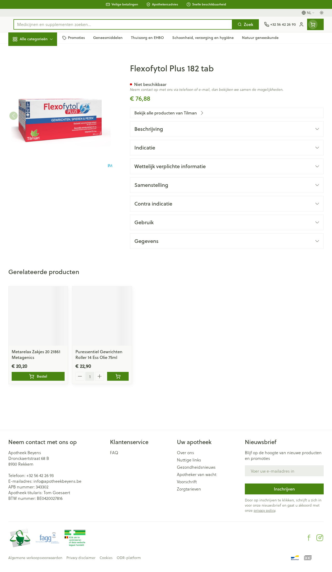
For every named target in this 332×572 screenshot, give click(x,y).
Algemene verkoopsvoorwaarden (35, 557)
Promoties (22, 50)
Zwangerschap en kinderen (41, 97)
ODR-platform (129, 557)
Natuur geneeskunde (41, 123)
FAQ (114, 452)
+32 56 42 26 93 (40, 475)
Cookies (106, 557)
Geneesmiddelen (41, 160)
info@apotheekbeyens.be (57, 481)
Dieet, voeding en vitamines (41, 80)
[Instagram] (320, 538)
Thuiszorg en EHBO (41, 136)
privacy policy (264, 510)
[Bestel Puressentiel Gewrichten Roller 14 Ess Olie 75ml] (117, 376)
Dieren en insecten (41, 148)
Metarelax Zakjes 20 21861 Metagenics (36, 354)
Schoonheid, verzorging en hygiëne (41, 64)
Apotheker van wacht (196, 474)
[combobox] (122, 24)
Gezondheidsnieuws (196, 467)
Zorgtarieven (189, 489)
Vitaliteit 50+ (41, 111)
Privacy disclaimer (80, 557)
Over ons (185, 452)
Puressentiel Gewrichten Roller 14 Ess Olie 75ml (98, 354)
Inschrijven (284, 489)
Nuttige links (189, 460)
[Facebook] (309, 538)
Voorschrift (187, 482)
